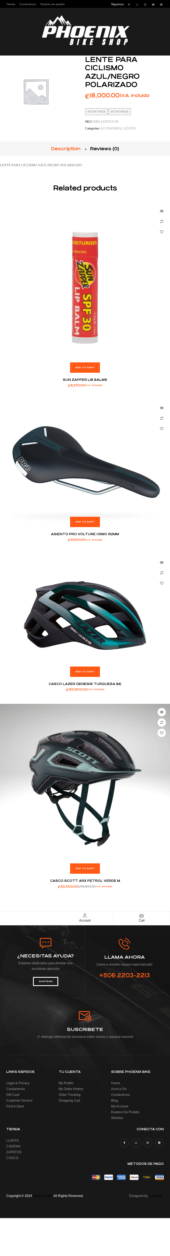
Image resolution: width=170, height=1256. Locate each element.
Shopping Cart (69, 1100)
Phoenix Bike (43, 1196)
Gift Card (12, 1094)
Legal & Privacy (17, 1083)
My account (119, 1106)
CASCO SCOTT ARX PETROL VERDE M (85, 880)
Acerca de (119, 1089)
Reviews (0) (104, 148)
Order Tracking (69, 1094)
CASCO (12, 1158)
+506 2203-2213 (124, 975)
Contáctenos (15, 1089)
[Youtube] (153, 4)
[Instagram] (145, 4)
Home (115, 1083)
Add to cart (85, 367)
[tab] (65, 149)
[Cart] (142, 916)
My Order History (71, 1089)
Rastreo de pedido (125, 1112)
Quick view (162, 211)
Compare (162, 221)
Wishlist (117, 1118)
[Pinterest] (161, 4)
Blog (114, 1100)
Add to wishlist (162, 232)
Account (85, 920)
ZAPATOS (14, 1152)
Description (65, 148)
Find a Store (15, 1106)
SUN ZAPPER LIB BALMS (85, 379)
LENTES (129, 128)
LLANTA (12, 1140)
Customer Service (19, 1100)
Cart (141, 920)
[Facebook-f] (128, 4)
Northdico (156, 1196)
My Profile (66, 1083)
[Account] (85, 916)
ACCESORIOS (110, 128)
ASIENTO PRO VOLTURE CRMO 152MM (85, 534)
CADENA (13, 1146)
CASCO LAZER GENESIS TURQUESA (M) (85, 684)
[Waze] (137, 4)
